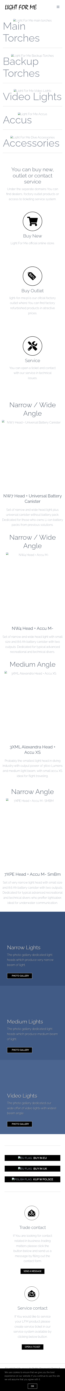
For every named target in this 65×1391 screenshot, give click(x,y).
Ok (32, 1386)
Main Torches (21, 32)
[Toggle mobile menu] (58, 6)
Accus (17, 120)
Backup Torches (21, 67)
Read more (32, 453)
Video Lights (32, 96)
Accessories (31, 143)
